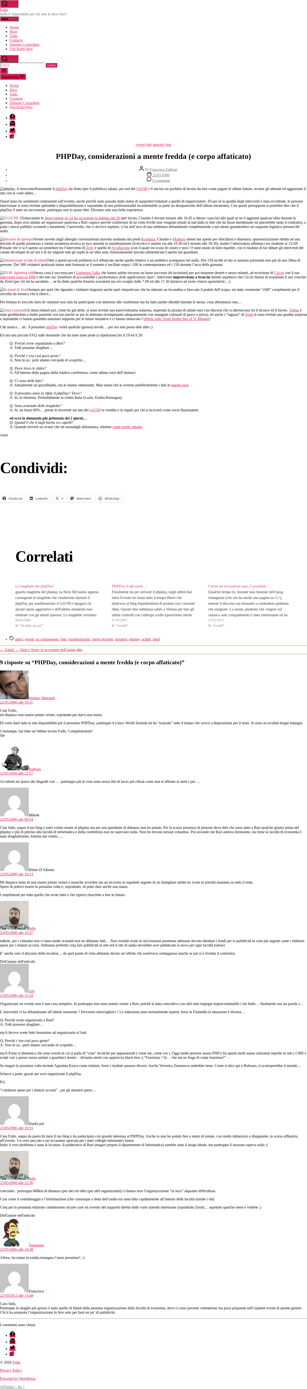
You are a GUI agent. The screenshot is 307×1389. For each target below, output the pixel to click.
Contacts (16, 40)
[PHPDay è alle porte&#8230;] (153, 606)
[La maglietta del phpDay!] (57, 606)
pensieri (159, 145)
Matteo (178, 239)
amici (19, 639)
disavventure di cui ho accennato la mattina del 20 (82, 218)
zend (156, 639)
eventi (140, 145)
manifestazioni (79, 639)
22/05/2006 (161, 175)
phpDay (61, 189)
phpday (134, 639)
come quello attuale (127, 427)
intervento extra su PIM (17, 277)
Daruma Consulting (24, 44)
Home (14, 27)
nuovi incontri (102, 639)
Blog (13, 32)
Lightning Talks (88, 273)
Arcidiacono (120, 248)
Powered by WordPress (17, 1379)
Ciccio (279, 273)
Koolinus (148, 239)
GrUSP (141, 189)
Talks (14, 36)
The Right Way (21, 49)
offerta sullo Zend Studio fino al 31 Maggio (176, 319)
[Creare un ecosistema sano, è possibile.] (250, 606)
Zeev (90, 248)
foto (149, 145)
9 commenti (161, 181)
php (168, 145)
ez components (47, 639)
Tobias (294, 310)
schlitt (146, 639)
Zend (249, 314)
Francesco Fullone (163, 170)
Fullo (4, 10)
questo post (179, 385)
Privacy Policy (11, 1370)
